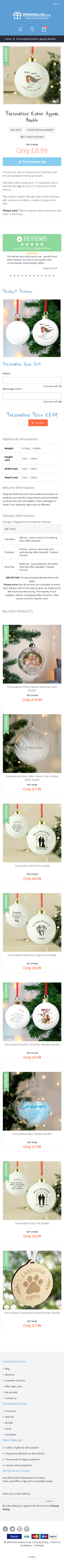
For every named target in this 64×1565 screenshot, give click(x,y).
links (55, 3)
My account (11, 1392)
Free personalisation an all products (25, 1453)
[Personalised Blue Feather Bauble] (32, 1101)
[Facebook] (5, 1529)
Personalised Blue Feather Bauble (32, 1134)
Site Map (39, 1545)
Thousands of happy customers (23, 1459)
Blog (7, 1368)
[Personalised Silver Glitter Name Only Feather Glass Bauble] (32, 743)
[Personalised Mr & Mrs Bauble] (32, 833)
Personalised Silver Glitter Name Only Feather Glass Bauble (32, 778)
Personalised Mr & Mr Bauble (32, 1223)
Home (8, 39)
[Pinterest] (26, 1529)
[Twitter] (12, 1529)
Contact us (10, 1398)
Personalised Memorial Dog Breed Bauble (32, 955)
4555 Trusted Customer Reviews (32, 242)
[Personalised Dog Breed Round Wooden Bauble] (32, 1280)
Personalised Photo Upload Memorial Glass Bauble (32, 688)
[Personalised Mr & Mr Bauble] (32, 1190)
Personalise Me (34, 162)
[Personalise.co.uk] (32, 16)
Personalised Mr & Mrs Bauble (32, 865)
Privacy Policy (41, 1542)
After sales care (13, 1386)
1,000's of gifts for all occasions (22, 1447)
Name (6, 373)
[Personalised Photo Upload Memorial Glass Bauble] (32, 654)
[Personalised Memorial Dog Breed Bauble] (32, 922)
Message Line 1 (13, 388)
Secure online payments (19, 1465)
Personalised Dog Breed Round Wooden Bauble (32, 1312)
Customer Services (15, 1380)
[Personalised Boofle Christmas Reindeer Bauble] (32, 1011)
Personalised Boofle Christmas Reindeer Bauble (32, 1044)
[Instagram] (19, 1529)
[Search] (32, 29)
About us (10, 1374)
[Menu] (20, 29)
